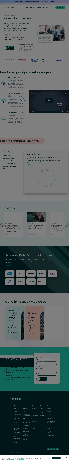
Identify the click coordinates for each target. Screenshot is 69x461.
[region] (34, 458)
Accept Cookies (56, 458)
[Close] (66, 457)
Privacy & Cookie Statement (17, 459)
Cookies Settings (46, 458)
